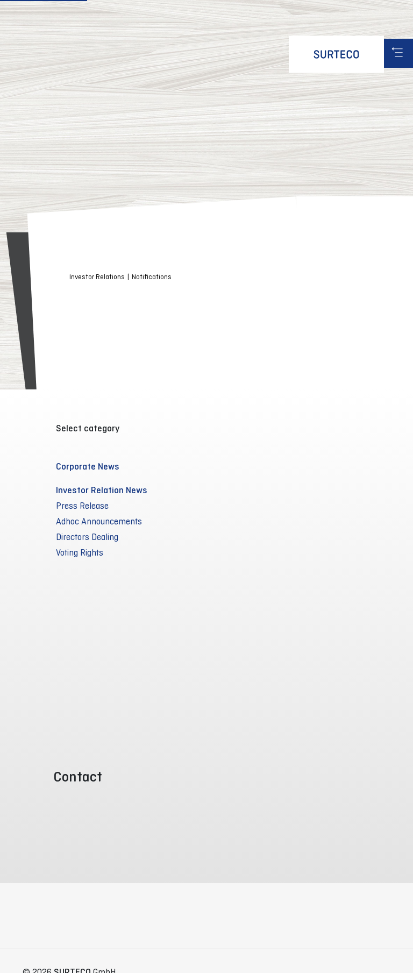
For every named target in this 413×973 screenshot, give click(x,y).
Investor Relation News (101, 490)
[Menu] (398, 53)
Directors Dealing (87, 537)
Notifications (152, 276)
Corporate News (87, 466)
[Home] (336, 54)
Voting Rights (79, 552)
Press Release (82, 506)
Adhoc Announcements (99, 521)
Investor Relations (97, 276)
